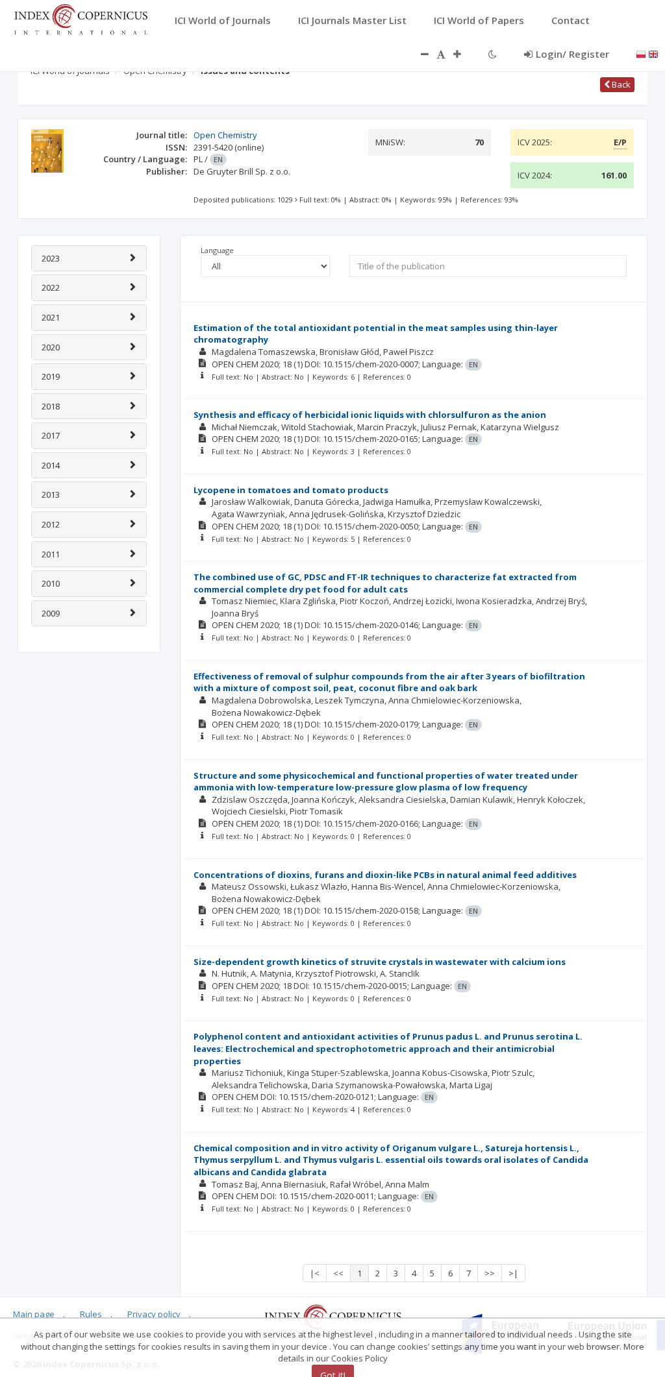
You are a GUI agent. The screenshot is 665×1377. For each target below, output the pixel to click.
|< (315, 1273)
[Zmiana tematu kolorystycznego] (492, 54)
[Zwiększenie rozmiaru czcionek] (464, 54)
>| (513, 1273)
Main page (34, 1314)
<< (338, 1273)
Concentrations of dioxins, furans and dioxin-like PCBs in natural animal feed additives (385, 875)
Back (620, 84)
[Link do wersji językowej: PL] (641, 53)
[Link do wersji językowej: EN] (653, 53)
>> (489, 1273)
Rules (91, 1314)
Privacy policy (154, 1314)
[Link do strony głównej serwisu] (80, 18)
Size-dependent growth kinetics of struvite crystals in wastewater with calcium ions (380, 962)
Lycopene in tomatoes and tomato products (291, 490)
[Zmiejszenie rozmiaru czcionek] (418, 54)
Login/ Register (572, 53)
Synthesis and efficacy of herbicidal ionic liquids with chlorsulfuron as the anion (370, 414)
